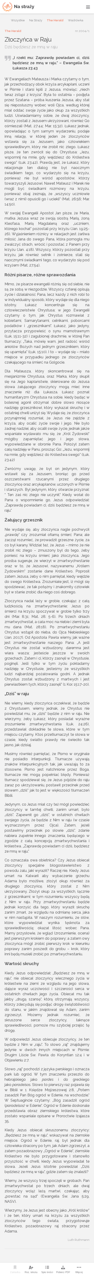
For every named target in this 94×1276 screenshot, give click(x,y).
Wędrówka (75, 20)
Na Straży (35, 20)
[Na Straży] (18, 6)
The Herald (55, 20)
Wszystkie (18, 20)
